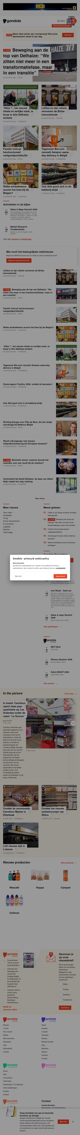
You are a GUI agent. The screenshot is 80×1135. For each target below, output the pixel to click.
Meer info (18, 576)
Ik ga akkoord (60, 576)
